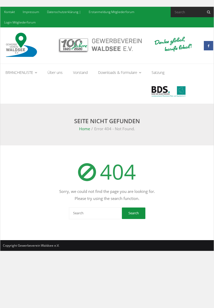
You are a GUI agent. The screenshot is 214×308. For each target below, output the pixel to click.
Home (84, 128)
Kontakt (9, 12)
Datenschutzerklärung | (64, 12)
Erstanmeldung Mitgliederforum (111, 12)
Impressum (31, 12)
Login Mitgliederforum (20, 22)
